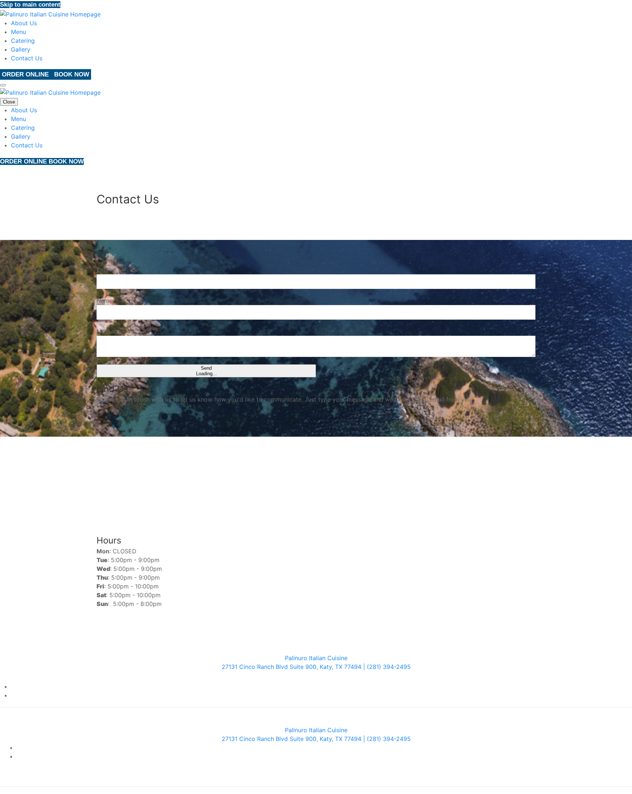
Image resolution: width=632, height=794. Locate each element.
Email (106, 270)
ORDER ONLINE (26, 74)
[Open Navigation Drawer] (3, 85)
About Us (24, 23)
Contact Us (26, 58)
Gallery (20, 49)
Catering (23, 40)
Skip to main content (30, 4)
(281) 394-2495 (344, 472)
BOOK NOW (71, 74)
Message (109, 331)
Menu (18, 31)
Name (105, 300)
